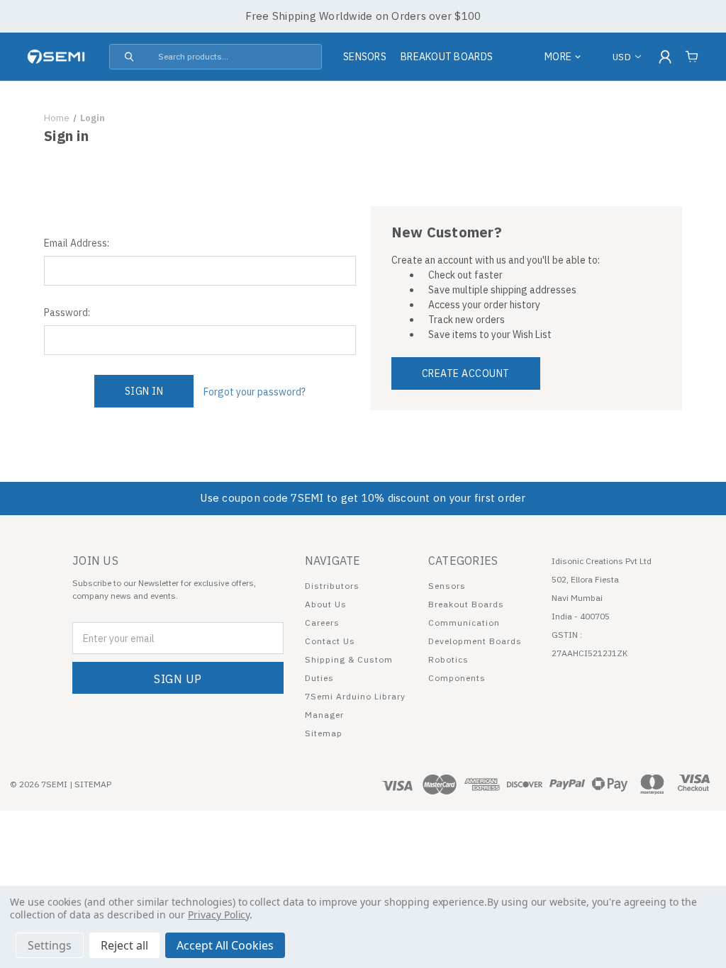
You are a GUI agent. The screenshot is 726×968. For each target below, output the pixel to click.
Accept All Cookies (225, 945)
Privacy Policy (219, 914)
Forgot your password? (254, 391)
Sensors (364, 56)
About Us (326, 604)
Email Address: (76, 243)
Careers (322, 622)
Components (457, 677)
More (557, 56)
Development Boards (475, 641)
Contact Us (330, 641)
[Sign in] (665, 56)
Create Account (466, 373)
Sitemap (323, 733)
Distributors (332, 585)
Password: (67, 312)
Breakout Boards (447, 56)
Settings (50, 945)
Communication (464, 622)
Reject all (124, 945)
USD (622, 57)
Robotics (448, 659)
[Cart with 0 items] (692, 56)
